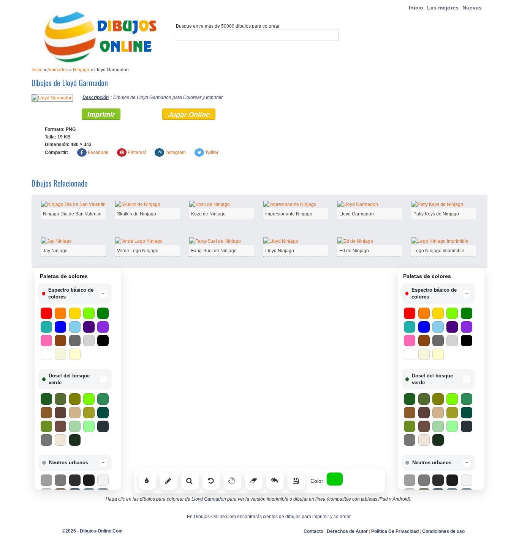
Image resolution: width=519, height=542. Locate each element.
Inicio (416, 8)
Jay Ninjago (55, 250)
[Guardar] (296, 481)
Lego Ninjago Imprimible (438, 250)
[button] (75, 293)
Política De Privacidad (395, 531)
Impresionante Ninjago (288, 214)
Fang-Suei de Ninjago (214, 250)
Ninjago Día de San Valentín (72, 214)
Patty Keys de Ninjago (436, 214)
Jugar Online (189, 114)
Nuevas (472, 8)
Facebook (98, 152)
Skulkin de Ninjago (136, 214)
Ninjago (81, 69)
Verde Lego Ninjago (137, 250)
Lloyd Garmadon (356, 214)
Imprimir (101, 114)
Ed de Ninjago (354, 250)
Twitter (211, 152)
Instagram (175, 152)
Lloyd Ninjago (279, 250)
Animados (57, 69)
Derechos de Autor (347, 531)
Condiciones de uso (443, 531)
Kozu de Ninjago (208, 214)
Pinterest (137, 152)
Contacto (313, 531)
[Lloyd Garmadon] (52, 97)
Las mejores (443, 8)
